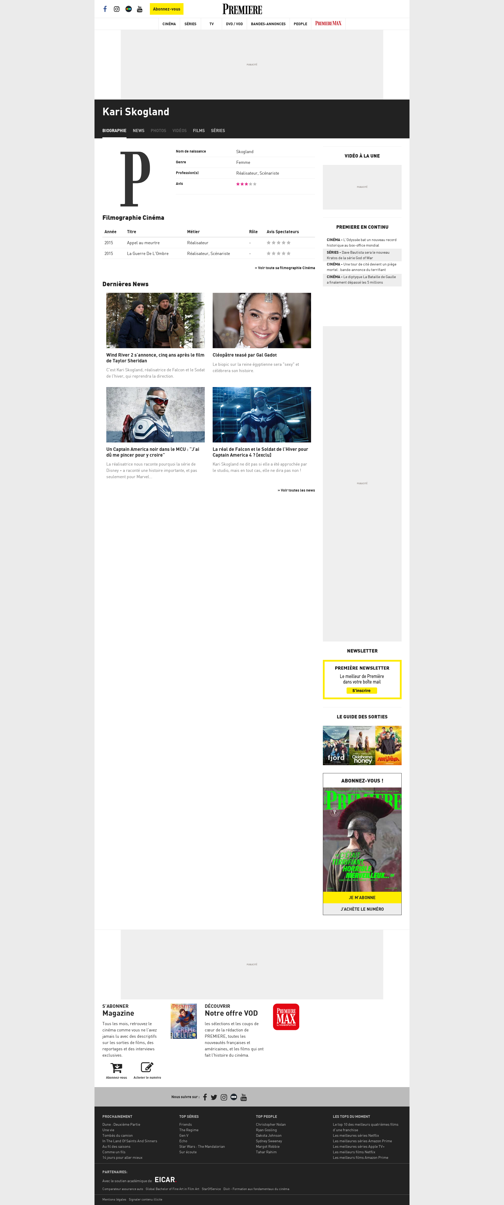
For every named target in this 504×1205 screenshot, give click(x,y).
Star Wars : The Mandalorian (202, 1146)
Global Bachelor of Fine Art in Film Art (172, 1189)
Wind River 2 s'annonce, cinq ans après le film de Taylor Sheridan (155, 357)
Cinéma (169, 24)
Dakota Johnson (269, 1135)
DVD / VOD (234, 24)
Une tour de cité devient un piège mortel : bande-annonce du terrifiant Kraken (361, 268)
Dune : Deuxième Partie (121, 1124)
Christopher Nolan (271, 1124)
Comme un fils (113, 1152)
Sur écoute (188, 1152)
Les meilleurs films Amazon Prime (360, 1157)
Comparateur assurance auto (122, 1189)
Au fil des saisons (116, 1146)
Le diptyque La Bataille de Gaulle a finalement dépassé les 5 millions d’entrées (361, 280)
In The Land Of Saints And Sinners (129, 1141)
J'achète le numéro (362, 909)
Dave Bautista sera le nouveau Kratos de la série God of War (358, 255)
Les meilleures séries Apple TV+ (359, 1146)
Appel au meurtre (143, 242)
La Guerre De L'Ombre (148, 253)
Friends (185, 1124)
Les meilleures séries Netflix (356, 1135)
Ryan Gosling (266, 1130)
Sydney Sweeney (269, 1141)
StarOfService (211, 1189)
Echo (183, 1141)
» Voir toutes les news (296, 490)
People (300, 24)
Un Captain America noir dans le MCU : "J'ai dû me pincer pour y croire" (152, 452)
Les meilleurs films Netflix (354, 1152)
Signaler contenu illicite (145, 1199)
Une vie (108, 1130)
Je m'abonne (362, 897)
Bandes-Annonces (268, 24)
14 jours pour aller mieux (122, 1157)
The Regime (188, 1130)
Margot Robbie (268, 1146)
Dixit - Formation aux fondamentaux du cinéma (256, 1189)
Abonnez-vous (166, 9)
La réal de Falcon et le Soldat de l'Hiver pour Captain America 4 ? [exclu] (260, 452)
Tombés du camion (117, 1135)
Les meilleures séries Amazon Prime (362, 1141)
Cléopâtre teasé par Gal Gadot (245, 355)
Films (199, 130)
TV (211, 24)
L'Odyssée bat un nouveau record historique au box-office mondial (362, 242)
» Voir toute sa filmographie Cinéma (285, 267)
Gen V (183, 1135)
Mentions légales (114, 1199)
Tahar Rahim (266, 1152)
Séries (190, 24)
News (138, 130)
